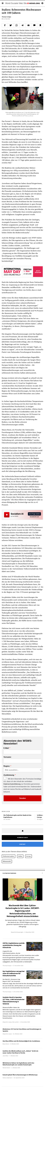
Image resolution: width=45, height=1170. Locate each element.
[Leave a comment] (34, 25)
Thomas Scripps (6, 17)
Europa (28, 856)
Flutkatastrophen (8, 856)
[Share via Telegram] (22, 25)
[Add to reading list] (40, 25)
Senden (22, 798)
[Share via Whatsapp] (17, 25)
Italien (20, 856)
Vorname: (7, 757)
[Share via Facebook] (5, 25)
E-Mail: (6, 748)
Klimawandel (7, 861)
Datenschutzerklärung (12, 784)
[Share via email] (28, 25)
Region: (6, 766)
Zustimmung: (9, 775)
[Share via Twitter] (11, 25)
